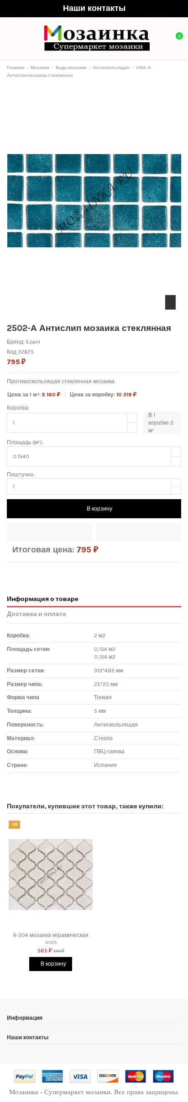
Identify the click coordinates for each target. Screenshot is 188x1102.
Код (11, 352)
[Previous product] (171, 72)
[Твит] (19, 572)
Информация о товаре (42, 598)
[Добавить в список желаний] (49, 532)
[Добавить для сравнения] (138, 532)
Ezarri (33, 342)
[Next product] (178, 72)
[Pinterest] (28, 572)
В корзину (99, 509)
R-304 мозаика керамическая (51, 935)
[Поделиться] (11, 572)
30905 (51, 942)
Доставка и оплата (36, 613)
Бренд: (16, 342)
